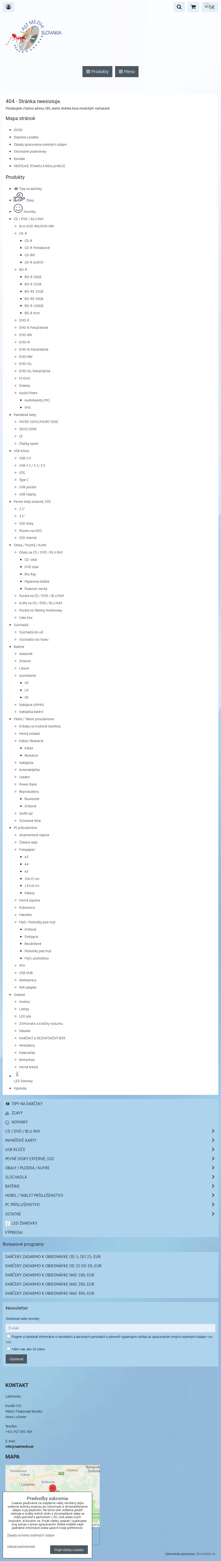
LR (27, 690)
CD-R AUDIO (34, 262)
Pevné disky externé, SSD (32, 501)
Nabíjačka (26, 762)
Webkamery (27, 980)
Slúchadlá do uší (31, 632)
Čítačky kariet (28, 443)
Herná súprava (29, 900)
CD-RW (30, 254)
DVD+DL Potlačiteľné (34, 370)
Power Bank (28, 784)
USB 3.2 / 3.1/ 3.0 (32, 465)
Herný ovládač (29, 733)
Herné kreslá (28, 1066)
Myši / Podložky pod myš (37, 922)
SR (27, 697)
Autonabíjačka (29, 769)
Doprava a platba (26, 137)
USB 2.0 (25, 458)
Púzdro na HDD (30, 530)
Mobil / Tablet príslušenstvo (34, 718)
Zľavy (30, 200)
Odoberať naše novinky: (23, 1318)
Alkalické (26, 653)
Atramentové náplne (34, 834)
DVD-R (24, 320)
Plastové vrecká (36, 588)
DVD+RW (26, 356)
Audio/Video (28, 392)
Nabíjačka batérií (31, 711)
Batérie (19, 646)
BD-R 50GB (33, 276)
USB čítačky (27, 494)
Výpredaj (20, 1088)
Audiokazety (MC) (37, 400)
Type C (24, 479)
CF (21, 436)
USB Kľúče (21, 450)
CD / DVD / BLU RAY (29, 218)
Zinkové (25, 660)
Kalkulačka (27, 1052)
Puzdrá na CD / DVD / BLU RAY (41, 595)
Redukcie (31, 755)
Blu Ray (30, 574)
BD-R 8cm (32, 312)
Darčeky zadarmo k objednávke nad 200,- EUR (49, 1284)
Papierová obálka (37, 581)
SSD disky (26, 523)
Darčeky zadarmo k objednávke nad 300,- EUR (49, 1293)
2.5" (22, 508)
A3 (27, 856)
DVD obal (32, 566)
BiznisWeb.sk (205, 1553)
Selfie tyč (26, 813)
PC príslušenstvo (25, 827)
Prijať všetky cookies (69, 1550)
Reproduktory (29, 791)
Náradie (24, 1030)
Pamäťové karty (25, 414)
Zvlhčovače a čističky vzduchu (41, 1023)
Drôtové (30, 806)
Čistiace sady (28, 842)
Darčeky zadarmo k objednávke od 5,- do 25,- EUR (53, 1256)
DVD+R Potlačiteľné (34, 349)
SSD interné (28, 537)
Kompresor (27, 1059)
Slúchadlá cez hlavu (34, 639)
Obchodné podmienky (30, 151)
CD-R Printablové (37, 247)
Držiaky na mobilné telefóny (40, 726)
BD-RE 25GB (34, 291)
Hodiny (24, 1001)
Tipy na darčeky (30, 188)
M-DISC (24, 378)
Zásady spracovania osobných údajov (40, 144)
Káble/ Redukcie (31, 740)
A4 (27, 864)
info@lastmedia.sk (19, 1446)
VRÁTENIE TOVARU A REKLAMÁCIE (39, 165)
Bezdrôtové (33, 943)
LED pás (25, 1016)
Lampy (24, 1008)
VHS (28, 407)
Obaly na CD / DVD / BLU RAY (41, 552)
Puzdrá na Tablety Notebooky (40, 610)
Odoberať (16, 1359)
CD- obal (31, 559)
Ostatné (19, 994)
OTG (22, 472)
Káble (29, 748)
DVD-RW (25, 334)
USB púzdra (27, 486)
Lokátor (24, 776)
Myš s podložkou (37, 958)
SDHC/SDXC (28, 428)
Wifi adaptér (28, 987)
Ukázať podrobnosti (21, 1547)
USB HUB (26, 972)
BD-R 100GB (34, 305)
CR (27, 682)
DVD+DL (25, 363)
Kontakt (19, 158)
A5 (27, 871)
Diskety (24, 385)
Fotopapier (27, 849)
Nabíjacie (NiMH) (31, 704)
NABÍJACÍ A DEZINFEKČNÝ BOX (42, 1038)
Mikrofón (25, 914)
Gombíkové (27, 675)
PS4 (22, 965)
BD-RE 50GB (34, 298)
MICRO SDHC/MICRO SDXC (38, 421)
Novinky (30, 211)
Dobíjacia (31, 936)
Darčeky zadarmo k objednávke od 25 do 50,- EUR (53, 1265)
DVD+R (24, 342)
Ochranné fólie (30, 820)
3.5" (22, 516)
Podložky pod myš (38, 950)
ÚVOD (18, 129)
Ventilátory (27, 1045)
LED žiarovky (24, 1223)
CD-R (23, 233)
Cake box (26, 617)
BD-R (23, 269)
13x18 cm (32, 885)
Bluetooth (32, 798)
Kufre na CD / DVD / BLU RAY (40, 602)
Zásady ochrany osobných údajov (31, 1535)
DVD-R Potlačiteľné (33, 327)
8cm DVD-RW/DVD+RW (36, 226)
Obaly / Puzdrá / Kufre (30, 544)
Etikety (29, 892)
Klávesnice (27, 907)
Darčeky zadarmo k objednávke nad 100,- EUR (49, 1275)
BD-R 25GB (33, 284)
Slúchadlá (21, 624)
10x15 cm (32, 878)
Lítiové (24, 668)
